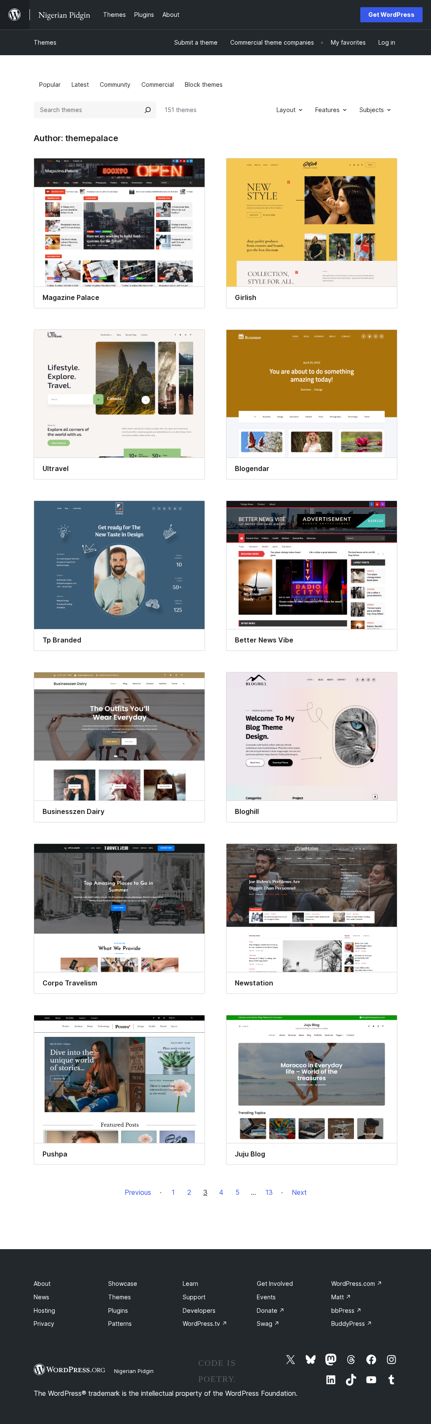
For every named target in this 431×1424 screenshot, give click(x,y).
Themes (45, 42)
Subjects (371, 109)
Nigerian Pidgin (134, 1371)
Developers (199, 1310)
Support (194, 1297)
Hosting (44, 1310)
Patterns (120, 1323)
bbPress (346, 1310)
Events (266, 1297)
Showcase (122, 1283)
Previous (138, 1192)
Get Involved (275, 1283)
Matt (341, 1297)
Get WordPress (391, 14)
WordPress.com (356, 1283)
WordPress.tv (205, 1323)
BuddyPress (351, 1323)
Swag (268, 1323)
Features (327, 109)
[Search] (147, 110)
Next (299, 1192)
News (41, 1297)
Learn (190, 1283)
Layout (286, 109)
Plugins (118, 1310)
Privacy (44, 1323)
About (42, 1283)
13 (269, 1192)
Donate (271, 1310)
